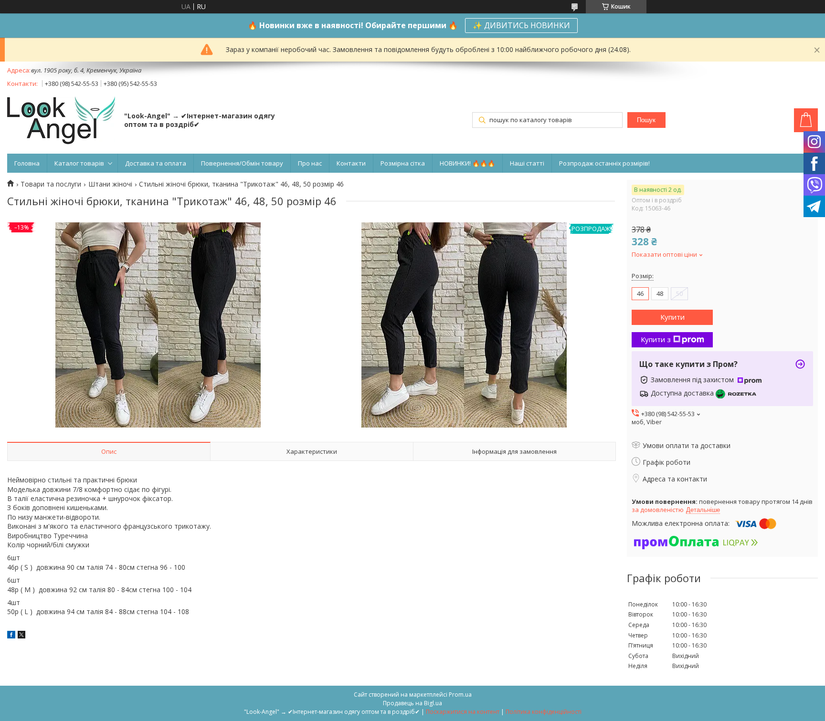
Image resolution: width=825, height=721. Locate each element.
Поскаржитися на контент (462, 712)
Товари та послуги (51, 184)
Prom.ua (460, 694)
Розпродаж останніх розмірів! (604, 163)
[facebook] (11, 635)
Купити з (656, 339)
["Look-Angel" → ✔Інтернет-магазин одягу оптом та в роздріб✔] (61, 121)
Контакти (351, 163)
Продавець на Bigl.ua (412, 703)
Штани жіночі (110, 184)
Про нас (310, 163)
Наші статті (527, 163)
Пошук (646, 120)
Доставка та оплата (155, 163)
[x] (21, 635)
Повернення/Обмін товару (242, 163)
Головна (27, 163)
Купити (672, 317)
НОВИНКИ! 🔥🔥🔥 (467, 163)
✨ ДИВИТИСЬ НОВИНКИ (521, 25)
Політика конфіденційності (544, 712)
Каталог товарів (79, 163)
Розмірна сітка (403, 163)
